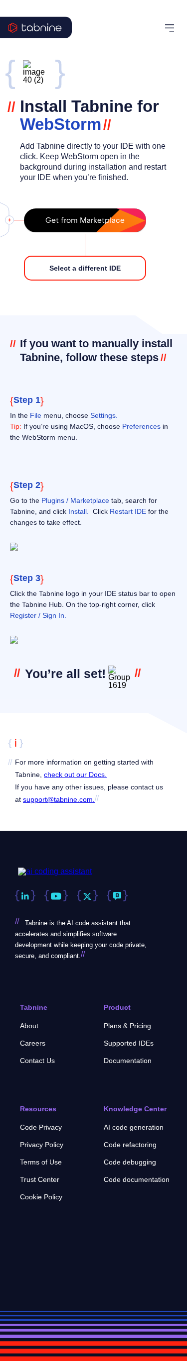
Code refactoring (130, 1145)
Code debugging (130, 1162)
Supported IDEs (129, 1043)
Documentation (128, 1061)
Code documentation (137, 1179)
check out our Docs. (75, 774)
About (29, 1026)
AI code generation (134, 1127)
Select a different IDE (85, 268)
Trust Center (39, 1179)
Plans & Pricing (127, 1026)
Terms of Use (41, 1162)
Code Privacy (41, 1127)
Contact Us (37, 1061)
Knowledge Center (135, 1109)
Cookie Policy (41, 1197)
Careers (32, 1043)
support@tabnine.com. (59, 799)
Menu (171, 28)
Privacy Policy (41, 1145)
